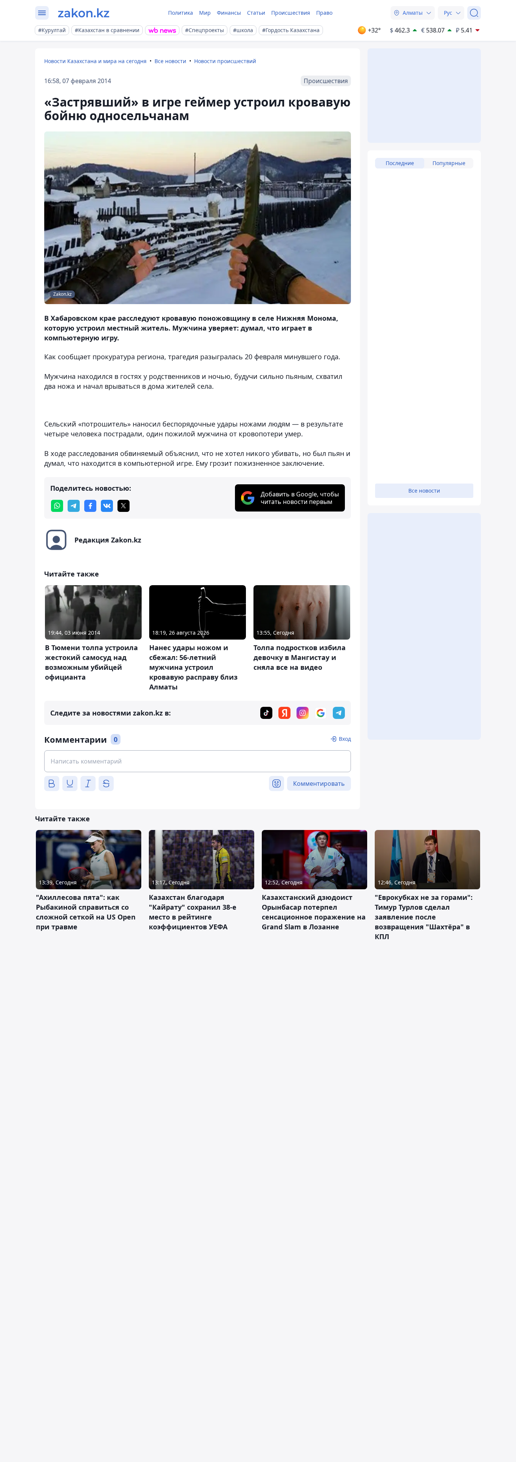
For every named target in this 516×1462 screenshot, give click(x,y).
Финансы (229, 12)
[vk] (107, 506)
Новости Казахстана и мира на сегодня (95, 61)
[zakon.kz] (84, 12)
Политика (180, 12)
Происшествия (290, 12)
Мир (205, 12)
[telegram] (73, 506)
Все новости (170, 61)
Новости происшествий (225, 61)
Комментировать (319, 783)
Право (324, 12)
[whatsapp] (57, 506)
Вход (345, 738)
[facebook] (90, 506)
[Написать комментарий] (197, 761)
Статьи (256, 12)
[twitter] (123, 506)
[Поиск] (474, 13)
